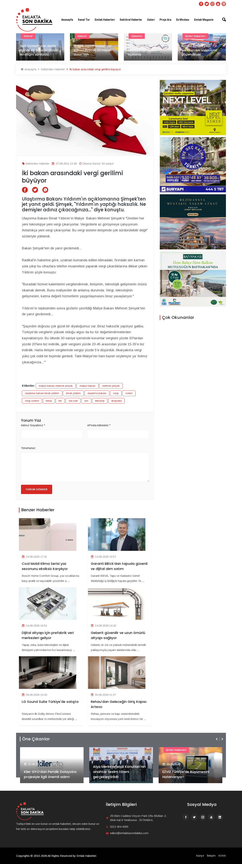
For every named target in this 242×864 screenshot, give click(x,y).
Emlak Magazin (203, 20)
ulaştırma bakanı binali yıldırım (42, 393)
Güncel (28, 36)
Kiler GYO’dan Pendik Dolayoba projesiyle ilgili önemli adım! (50, 774)
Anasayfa (67, 20)
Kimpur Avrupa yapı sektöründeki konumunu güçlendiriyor (199, 50)
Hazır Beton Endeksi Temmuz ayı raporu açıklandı (142, 50)
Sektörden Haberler (52, 69)
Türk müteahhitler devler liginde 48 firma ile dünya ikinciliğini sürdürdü (39, 50)
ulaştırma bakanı (97, 393)
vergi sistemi (32, 400)
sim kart (73, 400)
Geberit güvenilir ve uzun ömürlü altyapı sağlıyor (118, 635)
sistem (129, 393)
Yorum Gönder (36, 489)
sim (86, 400)
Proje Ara (165, 20)
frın (60, 400)
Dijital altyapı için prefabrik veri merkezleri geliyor (48, 635)
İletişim (211, 855)
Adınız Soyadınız (33, 425)
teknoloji (99, 400)
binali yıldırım (73, 393)
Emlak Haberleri (105, 20)
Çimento (136, 36)
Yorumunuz (28, 448)
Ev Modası (182, 20)
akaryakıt (116, 400)
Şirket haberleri (195, 36)
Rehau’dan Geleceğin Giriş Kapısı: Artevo (119, 704)
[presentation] (217, 739)
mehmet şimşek (111, 385)
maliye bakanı (87, 385)
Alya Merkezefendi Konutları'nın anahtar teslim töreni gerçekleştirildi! (119, 771)
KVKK (222, 855)
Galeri (151, 20)
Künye (200, 855)
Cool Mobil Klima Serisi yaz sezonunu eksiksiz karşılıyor (45, 566)
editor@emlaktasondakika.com (129, 833)
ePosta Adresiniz (99, 425)
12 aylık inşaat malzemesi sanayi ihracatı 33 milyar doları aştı (92, 50)
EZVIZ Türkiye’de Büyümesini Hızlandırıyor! (185, 774)
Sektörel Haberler (131, 20)
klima (49, 400)
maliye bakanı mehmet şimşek (56, 385)
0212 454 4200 (119, 826)
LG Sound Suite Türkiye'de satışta (50, 701)
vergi (116, 393)
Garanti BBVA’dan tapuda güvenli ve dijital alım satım (119, 566)
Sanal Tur (84, 20)
